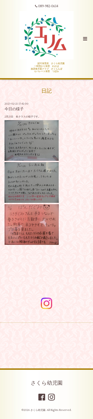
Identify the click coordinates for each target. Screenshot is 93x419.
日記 (46, 91)
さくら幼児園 (47, 383)
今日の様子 (14, 109)
